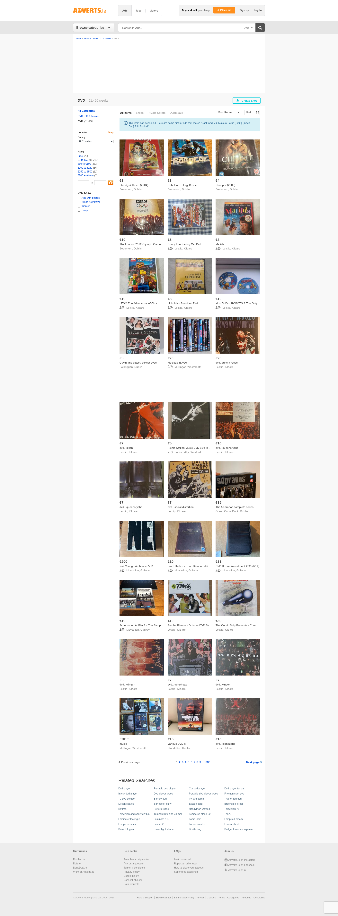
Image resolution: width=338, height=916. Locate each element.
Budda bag (195, 829)
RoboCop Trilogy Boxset (183, 185)
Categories (233, 897)
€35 (218, 502)
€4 (217, 180)
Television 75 (231, 808)
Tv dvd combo (126, 798)
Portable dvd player (165, 788)
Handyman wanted (199, 808)
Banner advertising (184, 897)
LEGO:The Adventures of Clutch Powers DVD (148, 303)
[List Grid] (250, 112)
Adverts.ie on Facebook (241, 864)
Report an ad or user (185, 863)
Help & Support (145, 897)
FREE (124, 739)
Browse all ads (163, 897)
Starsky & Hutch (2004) (134, 185)
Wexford (196, 452)
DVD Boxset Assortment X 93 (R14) (237, 566)
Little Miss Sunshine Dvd (183, 303)
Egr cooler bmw (162, 803)
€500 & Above (85, 175)
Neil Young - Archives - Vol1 (137, 566)
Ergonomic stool (233, 803)
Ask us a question (134, 863)
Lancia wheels (232, 824)
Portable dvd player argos (203, 793)
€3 (121, 180)
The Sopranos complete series (235, 506)
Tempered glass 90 (199, 813)
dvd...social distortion (181, 506)
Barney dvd (160, 798)
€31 (218, 562)
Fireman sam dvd (234, 793)
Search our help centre (136, 859)
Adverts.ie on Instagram (241, 859)
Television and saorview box (134, 813)
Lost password (182, 859)
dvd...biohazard (225, 743)
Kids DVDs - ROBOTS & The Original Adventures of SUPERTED (255, 303)
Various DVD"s (177, 743)
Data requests (131, 884)
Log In (258, 10)
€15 (170, 739)
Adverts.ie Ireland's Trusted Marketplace (93, 10)
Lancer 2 (159, 824)
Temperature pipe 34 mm (168, 813)
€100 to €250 (85, 167)
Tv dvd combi (196, 798)
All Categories (86, 110)
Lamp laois (195, 819)
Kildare (188, 248)
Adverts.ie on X (237, 870)
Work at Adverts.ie (83, 871)
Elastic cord (195, 803)
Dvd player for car (234, 788)
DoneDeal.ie (80, 867)
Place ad (225, 10)
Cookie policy (131, 875)
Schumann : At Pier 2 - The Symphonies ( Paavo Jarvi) (153, 625)
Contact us (259, 897)
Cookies (211, 897)
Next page (253, 762)
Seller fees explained (186, 871)
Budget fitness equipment (238, 829)
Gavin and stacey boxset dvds (138, 362)
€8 (170, 180)
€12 (218, 299)
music (123, 743)
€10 (122, 240)
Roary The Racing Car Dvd (184, 244)
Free (80, 156)
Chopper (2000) (225, 185)
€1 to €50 (83, 159)
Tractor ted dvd (233, 798)
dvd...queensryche (227, 447)
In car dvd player (127, 793)
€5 (170, 240)
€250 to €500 (85, 171)
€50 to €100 (84, 163)
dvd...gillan (126, 447)
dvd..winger (223, 684)
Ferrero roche (161, 808)
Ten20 (227, 813)
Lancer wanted (197, 824)
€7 (121, 443)
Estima (122, 808)
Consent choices (133, 879)
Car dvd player (197, 788)
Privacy (200, 897)
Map (110, 132)
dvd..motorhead (177, 684)
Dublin (138, 189)
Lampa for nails (127, 824)
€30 (218, 621)
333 (208, 762)
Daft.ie (77, 863)
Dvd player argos (163, 793)
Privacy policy (132, 871)
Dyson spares (126, 803)
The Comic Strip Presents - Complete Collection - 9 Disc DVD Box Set (259, 625)
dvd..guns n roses (227, 362)
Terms (221, 897)
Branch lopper (126, 829)
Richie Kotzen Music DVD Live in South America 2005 (201, 447)
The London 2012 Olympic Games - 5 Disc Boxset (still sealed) (158, 244)
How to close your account (189, 867)
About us (246, 897)
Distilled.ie (79, 859)
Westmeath (194, 366)
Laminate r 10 (161, 819)
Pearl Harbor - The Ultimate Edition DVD (193, 566)
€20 (170, 358)
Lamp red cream (233, 819)
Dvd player (124, 788)
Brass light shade (163, 829)
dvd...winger (127, 684)
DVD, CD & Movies (89, 116)
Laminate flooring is (129, 819)
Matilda (220, 244)
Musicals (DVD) (177, 362)
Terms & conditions (135, 867)
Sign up (244, 10)
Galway (145, 570)
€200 (123, 562)
